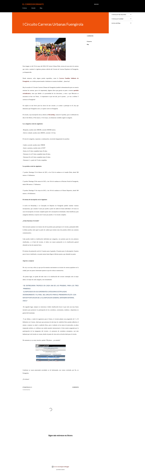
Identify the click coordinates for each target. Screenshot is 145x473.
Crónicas (24, 8)
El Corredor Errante (33, 4)
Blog (41, 8)
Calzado (33, 8)
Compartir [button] (90, 36)
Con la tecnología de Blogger (61, 466)
